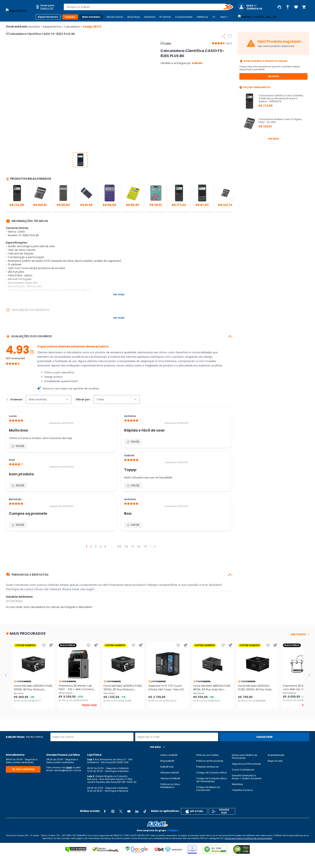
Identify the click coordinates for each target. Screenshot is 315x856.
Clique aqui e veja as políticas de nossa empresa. (248, 838)
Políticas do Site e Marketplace (170, 786)
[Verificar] (75, 849)
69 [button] (119, 546)
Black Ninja (133, 16)
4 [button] (101, 546)
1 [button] (86, 546)
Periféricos (202, 16)
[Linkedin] (137, 811)
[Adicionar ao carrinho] (51, 645)
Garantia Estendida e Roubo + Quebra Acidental (246, 777)
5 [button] (105, 546)
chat (69, 767)
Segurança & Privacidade (246, 763)
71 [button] (132, 546)
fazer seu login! (83, 589)
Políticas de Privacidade (209, 760)
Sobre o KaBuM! (169, 755)
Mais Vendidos (91, 16)
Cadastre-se (254, 8)
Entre (249, 5)
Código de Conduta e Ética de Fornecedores (211, 780)
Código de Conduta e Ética (211, 772)
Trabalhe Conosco (242, 790)
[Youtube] (129, 811)
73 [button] (145, 546)
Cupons (70, 16)
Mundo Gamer (115, 16)
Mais (225, 17)
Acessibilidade (276, 755)
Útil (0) (20, 446)
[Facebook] (105, 811)
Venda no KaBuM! (170, 778)
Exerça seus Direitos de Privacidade (244, 756)
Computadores (183, 16)
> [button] (150, 546)
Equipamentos (53, 26)
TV (213, 16)
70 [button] (126, 546)
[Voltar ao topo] (157, 824)
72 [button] (138, 546)
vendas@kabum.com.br (67, 770)
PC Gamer (165, 16)
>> (154, 546)
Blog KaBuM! (167, 760)
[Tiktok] (145, 811)
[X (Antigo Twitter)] (121, 811)
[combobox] (146, 7)
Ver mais (273, 138)
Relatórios (237, 784)
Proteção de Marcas (207, 766)
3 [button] (96, 546)
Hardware (149, 16)
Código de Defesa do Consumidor (208, 789)
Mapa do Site (275, 760)
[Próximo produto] (309, 675)
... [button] (112, 546)
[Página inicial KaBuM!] (19, 11)
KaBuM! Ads (167, 766)
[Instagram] (113, 811)
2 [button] (91, 546)
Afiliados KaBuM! (169, 772)
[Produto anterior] (6, 675)
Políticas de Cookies (207, 755)
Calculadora (73, 26)
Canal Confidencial (243, 769)
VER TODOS (298, 634)
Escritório (35, 26)
